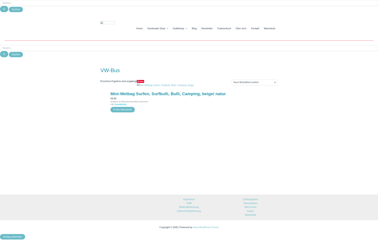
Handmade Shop (156, 28)
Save (142, 81)
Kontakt (255, 28)
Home (139, 28)
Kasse (250, 211)
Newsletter (207, 28)
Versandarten (250, 203)
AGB (189, 203)
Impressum (189, 199)
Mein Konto (250, 207)
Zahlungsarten (250, 199)
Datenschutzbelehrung (189, 211)
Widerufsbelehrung (189, 207)
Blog (194, 28)
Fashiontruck (224, 28)
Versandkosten (121, 104)
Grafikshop (178, 28)
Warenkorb (269, 28)
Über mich (241, 28)
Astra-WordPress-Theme (206, 227)
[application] (166, 28)
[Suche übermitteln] (4, 9)
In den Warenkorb (122, 109)
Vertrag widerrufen (12, 237)
